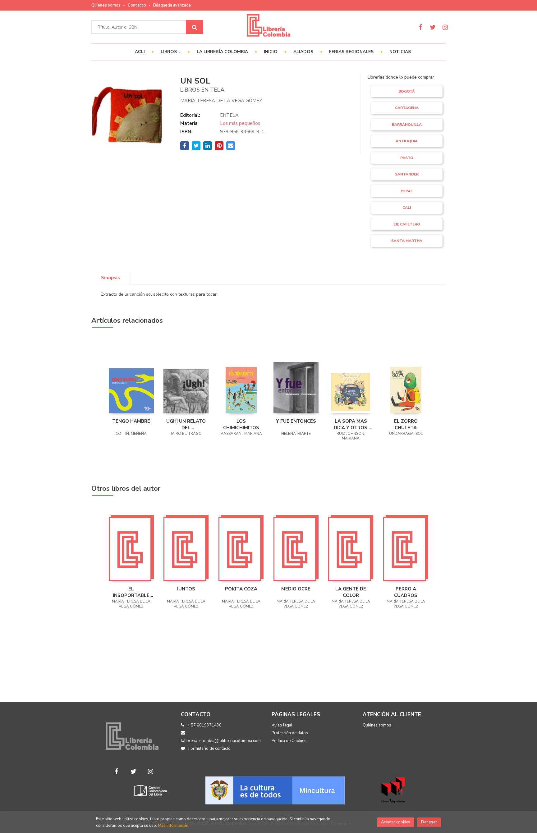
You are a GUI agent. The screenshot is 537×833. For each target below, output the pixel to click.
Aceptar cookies (395, 822)
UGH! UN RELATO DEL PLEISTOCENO (186, 424)
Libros (169, 52)
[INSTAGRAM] (445, 27)
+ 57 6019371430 (204, 725)
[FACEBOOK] (420, 27)
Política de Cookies (289, 741)
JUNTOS (186, 589)
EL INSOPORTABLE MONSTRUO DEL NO (131, 592)
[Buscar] (194, 27)
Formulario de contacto (209, 748)
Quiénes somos (106, 5)
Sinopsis (110, 278)
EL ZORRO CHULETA (406, 424)
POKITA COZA (241, 589)
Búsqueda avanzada (172, 5)
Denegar (429, 822)
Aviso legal (282, 725)
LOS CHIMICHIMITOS (241, 424)
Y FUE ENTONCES (296, 421)
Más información (173, 825)
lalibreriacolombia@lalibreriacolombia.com (221, 741)
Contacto (137, 5)
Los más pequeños (240, 123)
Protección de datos (290, 733)
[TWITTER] (433, 27)
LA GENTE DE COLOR (350, 592)
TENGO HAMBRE (131, 421)
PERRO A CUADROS (405, 592)
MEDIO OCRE (295, 589)
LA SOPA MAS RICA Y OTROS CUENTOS (350, 424)
